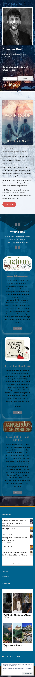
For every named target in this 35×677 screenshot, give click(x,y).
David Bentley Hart (6, 525)
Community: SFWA (12, 656)
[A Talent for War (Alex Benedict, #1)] (31, 547)
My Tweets (5, 576)
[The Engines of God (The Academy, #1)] (31, 530)
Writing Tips (17, 231)
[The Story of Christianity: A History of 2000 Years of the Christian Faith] (31, 521)
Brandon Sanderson (7, 542)
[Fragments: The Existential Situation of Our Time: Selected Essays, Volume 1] (31, 553)
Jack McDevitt (5, 530)
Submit (25, 78)
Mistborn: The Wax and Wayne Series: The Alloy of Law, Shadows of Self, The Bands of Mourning (15, 537)
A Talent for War (7, 546)
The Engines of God (8, 529)
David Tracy (5, 557)
